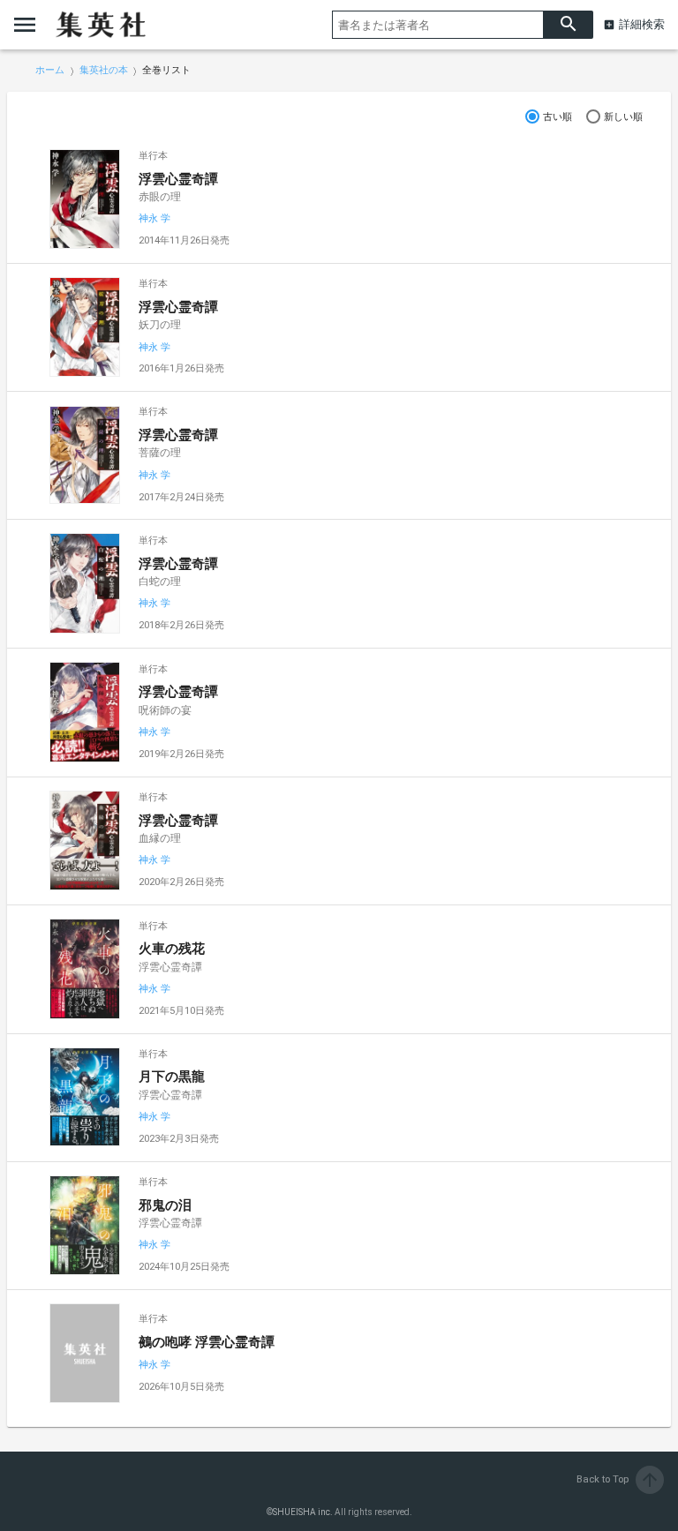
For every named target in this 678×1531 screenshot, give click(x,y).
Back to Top (618, 1479)
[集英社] (100, 25)
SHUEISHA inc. (303, 1512)
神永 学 (154, 218)
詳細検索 (642, 24)
